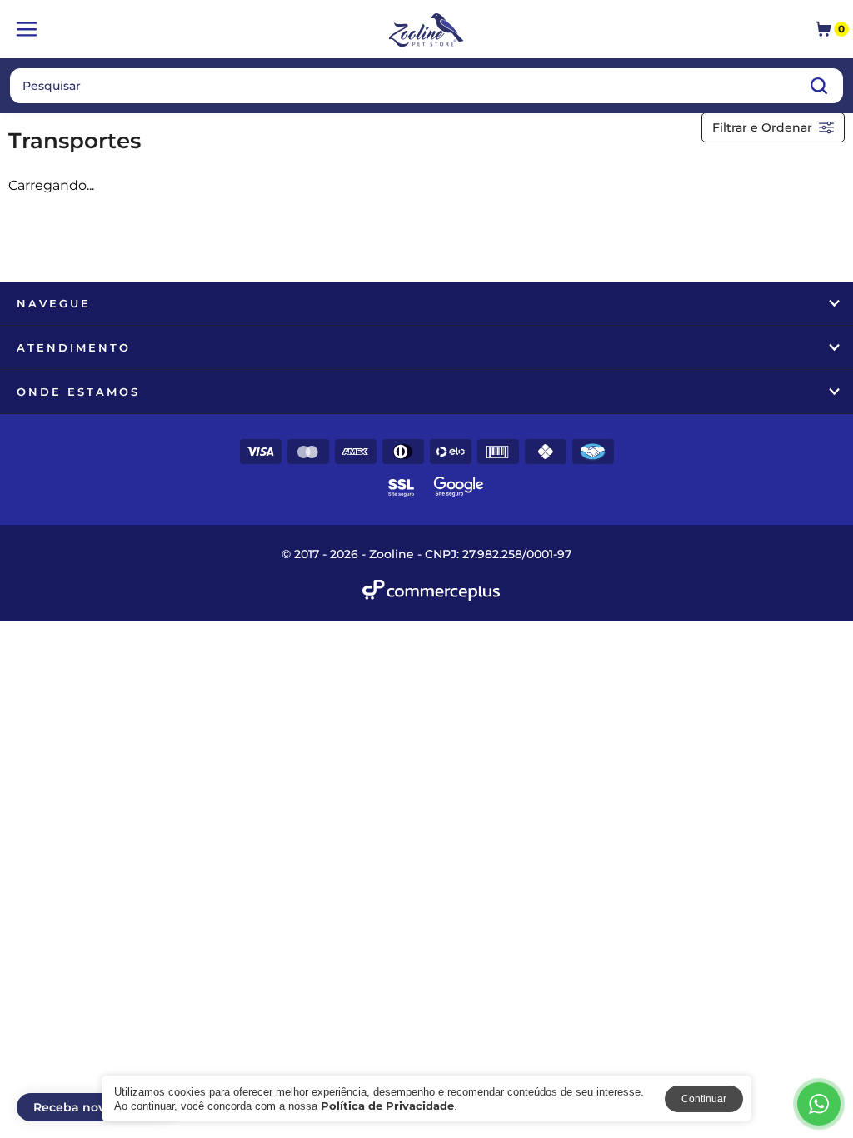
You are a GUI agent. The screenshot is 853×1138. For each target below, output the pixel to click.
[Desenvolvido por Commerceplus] (431, 590)
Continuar (703, 1099)
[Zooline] (426, 31)
